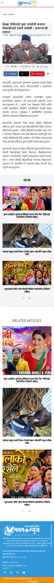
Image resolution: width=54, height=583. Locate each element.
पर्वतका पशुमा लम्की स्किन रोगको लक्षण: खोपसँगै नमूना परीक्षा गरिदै (27, 253)
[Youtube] (23, 573)
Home (5, 14)
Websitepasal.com (44, 581)
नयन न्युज (14, 67)
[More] (48, 73)
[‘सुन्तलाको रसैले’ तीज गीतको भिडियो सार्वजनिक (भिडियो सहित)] (27, 273)
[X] (17, 573)
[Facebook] (5, 573)
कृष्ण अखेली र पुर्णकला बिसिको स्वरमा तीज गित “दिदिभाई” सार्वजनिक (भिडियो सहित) (27, 216)
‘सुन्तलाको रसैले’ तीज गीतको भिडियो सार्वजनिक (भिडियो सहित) (27, 290)
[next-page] (29, 298)
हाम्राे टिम (5, 568)
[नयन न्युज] (8, 66)
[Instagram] (11, 573)
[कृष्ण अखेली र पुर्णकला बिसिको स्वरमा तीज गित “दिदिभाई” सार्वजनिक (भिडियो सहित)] (27, 198)
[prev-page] (24, 298)
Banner (12, 14)
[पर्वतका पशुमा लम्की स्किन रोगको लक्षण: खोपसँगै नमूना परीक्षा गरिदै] (27, 235)
